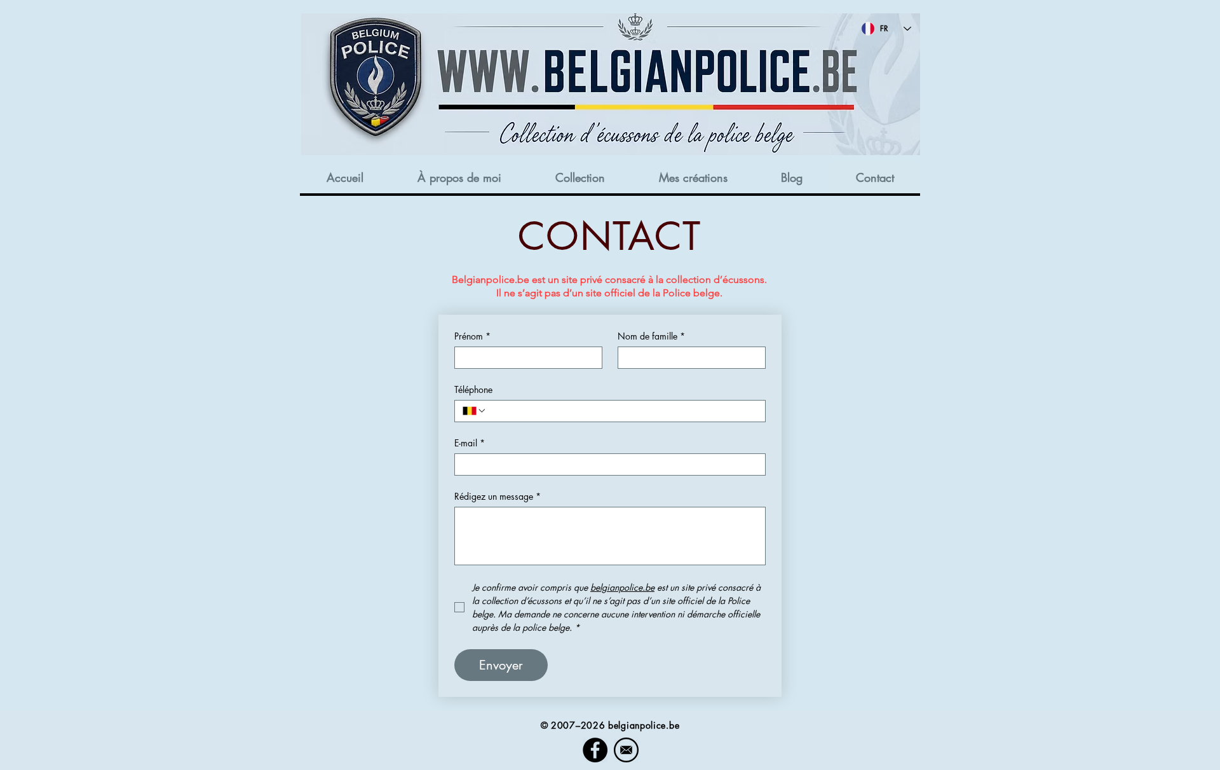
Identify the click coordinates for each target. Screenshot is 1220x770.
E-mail (469, 442)
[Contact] (626, 750)
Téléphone (473, 389)
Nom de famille (651, 336)
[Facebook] (595, 750)
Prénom (472, 336)
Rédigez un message (497, 496)
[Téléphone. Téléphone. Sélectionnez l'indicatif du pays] (475, 411)
